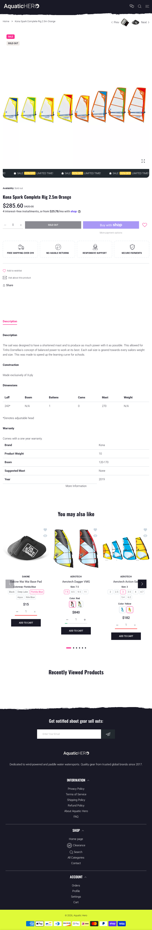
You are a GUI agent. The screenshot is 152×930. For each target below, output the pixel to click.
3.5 (129, 592)
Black (11, 592)
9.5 (79, 592)
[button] (68, 647)
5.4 (123, 597)
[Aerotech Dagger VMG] (76, 548)
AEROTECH (76, 576)
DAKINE (26, 576)
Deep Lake (23, 592)
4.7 (141, 592)
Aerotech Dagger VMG (76, 581)
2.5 (116, 592)
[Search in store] (139, 6)
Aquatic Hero (80, 915)
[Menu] (147, 6)
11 (85, 592)
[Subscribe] (108, 734)
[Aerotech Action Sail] (126, 548)
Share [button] (9, 285)
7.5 (66, 592)
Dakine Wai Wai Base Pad (26, 581)
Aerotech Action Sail (126, 581)
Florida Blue (37, 592)
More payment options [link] (111, 232)
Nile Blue (30, 597)
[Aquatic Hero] (21, 6)
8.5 (73, 592)
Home (6, 21)
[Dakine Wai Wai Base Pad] (26, 548)
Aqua (20, 597)
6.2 (129, 597)
